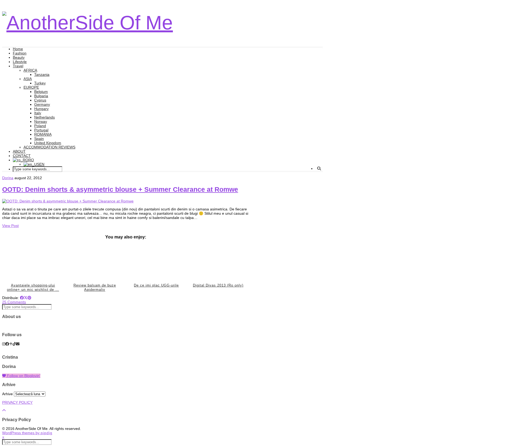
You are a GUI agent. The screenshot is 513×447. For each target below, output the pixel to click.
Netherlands (44, 117)
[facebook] (7, 344)
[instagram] (3, 344)
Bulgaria (41, 96)
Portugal (41, 130)
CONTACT (22, 156)
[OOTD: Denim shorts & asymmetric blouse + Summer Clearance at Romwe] (68, 201)
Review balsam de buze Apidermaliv (94, 287)
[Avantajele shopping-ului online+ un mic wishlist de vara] (33, 262)
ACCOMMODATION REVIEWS (49, 147)
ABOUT (19, 151)
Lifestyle (20, 62)
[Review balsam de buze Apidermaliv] (95, 262)
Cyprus (40, 100)
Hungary (41, 109)
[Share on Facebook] (22, 298)
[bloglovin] (11, 344)
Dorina (7, 178)
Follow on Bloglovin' (23, 376)
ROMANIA (43, 134)
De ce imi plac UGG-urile (156, 285)
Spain (39, 138)
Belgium (41, 91)
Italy (37, 113)
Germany (42, 104)
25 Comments (14, 302)
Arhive (7, 394)
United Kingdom (47, 143)
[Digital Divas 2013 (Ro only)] (218, 262)
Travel (18, 66)
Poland (40, 126)
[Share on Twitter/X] (26, 298)
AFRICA (30, 70)
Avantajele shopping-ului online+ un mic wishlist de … (33, 287)
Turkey (40, 83)
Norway (40, 121)
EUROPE (31, 87)
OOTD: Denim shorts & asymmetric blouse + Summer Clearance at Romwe (120, 189)
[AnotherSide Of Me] (87, 22)
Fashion (19, 53)
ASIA (28, 79)
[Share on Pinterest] (29, 298)
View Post (10, 226)
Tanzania (41, 74)
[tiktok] (14, 344)
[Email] (18, 344)
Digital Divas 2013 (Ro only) (218, 285)
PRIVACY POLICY (17, 402)
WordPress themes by (27, 433)
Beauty (19, 57)
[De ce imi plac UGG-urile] (156, 262)
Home (18, 49)
